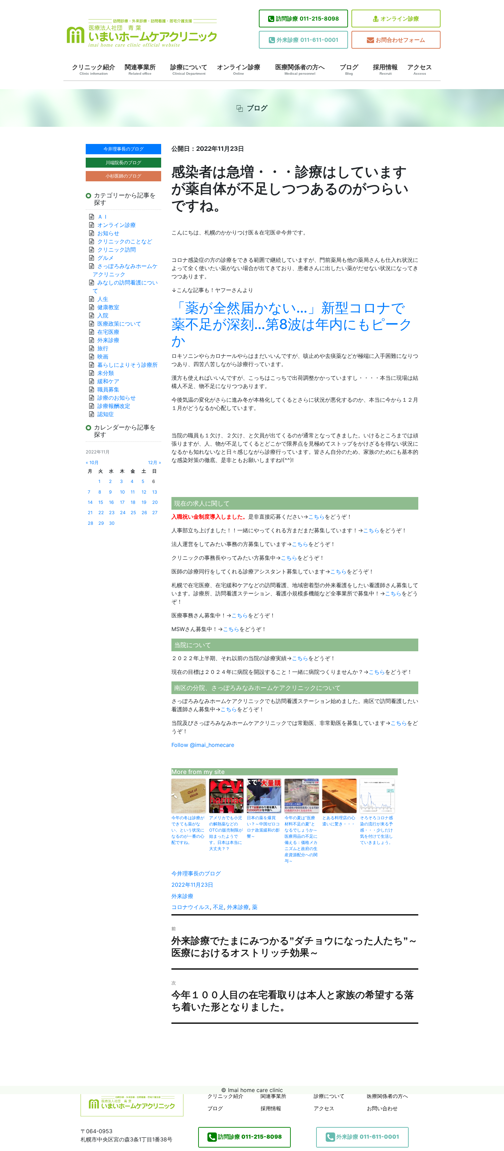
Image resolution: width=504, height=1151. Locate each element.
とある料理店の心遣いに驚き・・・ (338, 820)
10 (122, 492)
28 (90, 523)
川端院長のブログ (123, 162)
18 (133, 502)
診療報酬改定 (113, 405)
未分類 (105, 372)
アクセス (419, 69)
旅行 (102, 348)
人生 (102, 298)
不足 (218, 907)
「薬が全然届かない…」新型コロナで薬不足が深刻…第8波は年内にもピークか (292, 324)
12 (144, 492)
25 (133, 512)
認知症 (105, 414)
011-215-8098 (307, 18)
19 (144, 502)
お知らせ (108, 233)
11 (133, 492)
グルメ (105, 257)
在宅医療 (108, 331)
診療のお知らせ (116, 397)
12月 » (154, 462)
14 (90, 502)
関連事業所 (140, 69)
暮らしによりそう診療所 (127, 364)
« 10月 (92, 462)
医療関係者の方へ (300, 69)
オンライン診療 (400, 18)
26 (144, 512)
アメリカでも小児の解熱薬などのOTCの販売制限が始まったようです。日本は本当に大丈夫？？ (226, 833)
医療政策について (119, 323)
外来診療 (182, 896)
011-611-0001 (307, 39)
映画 (102, 356)
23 (112, 512)
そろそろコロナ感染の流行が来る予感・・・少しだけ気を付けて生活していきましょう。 (376, 830)
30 (112, 523)
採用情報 (385, 69)
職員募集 (108, 389)
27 (154, 512)
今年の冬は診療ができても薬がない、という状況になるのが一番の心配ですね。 (187, 830)
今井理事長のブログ (196, 873)
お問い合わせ (382, 1108)
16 (111, 502)
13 (154, 492)
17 (122, 502)
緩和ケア (111, 381)
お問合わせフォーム (400, 39)
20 (155, 502)
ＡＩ (102, 216)
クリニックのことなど (124, 241)
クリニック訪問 (116, 249)
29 (101, 523)
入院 (102, 315)
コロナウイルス (190, 907)
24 (122, 512)
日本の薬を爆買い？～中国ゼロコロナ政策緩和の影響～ (263, 827)
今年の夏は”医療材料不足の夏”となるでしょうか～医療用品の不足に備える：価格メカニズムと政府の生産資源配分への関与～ (301, 839)
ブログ (349, 69)
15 (100, 502)
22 (101, 512)
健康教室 (108, 307)
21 (90, 512)
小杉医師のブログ (123, 176)
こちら (316, 516)
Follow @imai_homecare (202, 744)
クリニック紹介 (93, 69)
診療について (188, 69)
